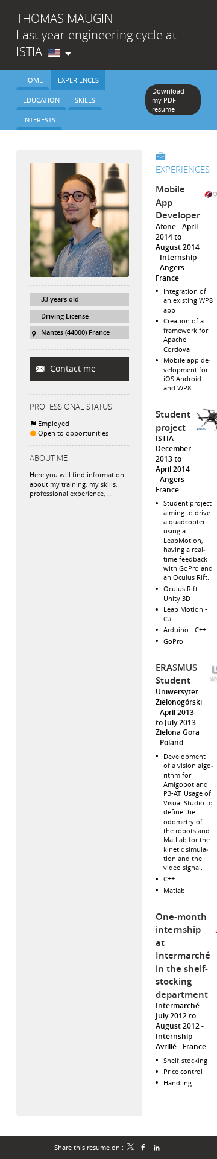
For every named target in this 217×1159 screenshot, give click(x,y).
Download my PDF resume (168, 100)
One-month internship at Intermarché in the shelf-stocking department (183, 955)
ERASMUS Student (176, 674)
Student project (173, 421)
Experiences (183, 169)
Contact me (72, 368)
